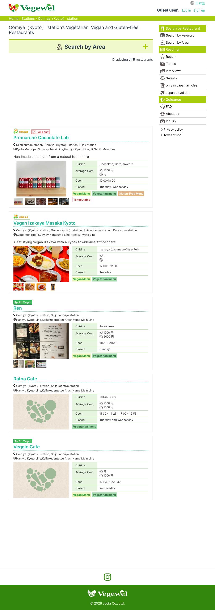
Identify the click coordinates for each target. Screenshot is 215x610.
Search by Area (177, 43)
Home (13, 19)
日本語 (200, 3)
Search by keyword (180, 35)
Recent (171, 57)
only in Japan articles (181, 85)
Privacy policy (173, 129)
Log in (186, 10)
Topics (171, 64)
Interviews (173, 71)
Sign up (199, 10)
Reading (172, 49)
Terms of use (172, 135)
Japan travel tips (178, 93)
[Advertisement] (81, 92)
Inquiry (171, 121)
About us (172, 114)
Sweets (171, 78)
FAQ (169, 107)
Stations (28, 19)
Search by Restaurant (183, 28)
